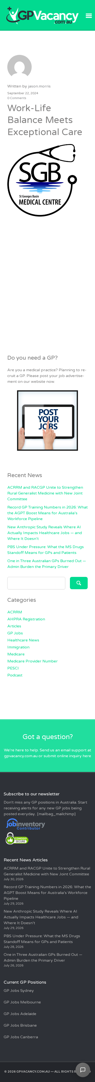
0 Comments (16, 98)
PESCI (13, 668)
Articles (14, 626)
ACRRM (14, 612)
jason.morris (39, 86)
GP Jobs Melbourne (22, 1002)
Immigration (18, 647)
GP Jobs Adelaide (20, 1013)
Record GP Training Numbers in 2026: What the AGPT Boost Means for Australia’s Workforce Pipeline (47, 513)
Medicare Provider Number (32, 661)
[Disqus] (47, 282)
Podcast (14, 675)
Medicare (16, 654)
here (87, 756)
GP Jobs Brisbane (20, 1025)
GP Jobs (15, 633)
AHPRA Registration (26, 619)
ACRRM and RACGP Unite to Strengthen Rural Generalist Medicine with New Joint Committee (45, 493)
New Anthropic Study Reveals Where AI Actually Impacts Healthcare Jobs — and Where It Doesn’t (44, 533)
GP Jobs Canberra (21, 1037)
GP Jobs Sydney (19, 990)
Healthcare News (23, 640)
